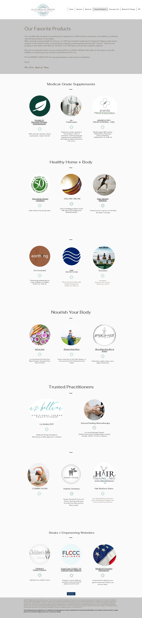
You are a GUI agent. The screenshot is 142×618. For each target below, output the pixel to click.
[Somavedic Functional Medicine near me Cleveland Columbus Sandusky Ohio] (71, 277)
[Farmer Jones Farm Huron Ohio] (71, 354)
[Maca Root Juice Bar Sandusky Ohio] (103, 356)
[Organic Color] (103, 494)
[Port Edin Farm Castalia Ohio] (40, 354)
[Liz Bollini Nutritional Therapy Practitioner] (47, 429)
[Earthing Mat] (40, 276)
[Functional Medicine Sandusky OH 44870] (94, 428)
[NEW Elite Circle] (71, 204)
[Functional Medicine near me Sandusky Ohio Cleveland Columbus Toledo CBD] (103, 127)
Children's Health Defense (39, 569)
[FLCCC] (71, 575)
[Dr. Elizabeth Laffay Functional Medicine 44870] (103, 575)
